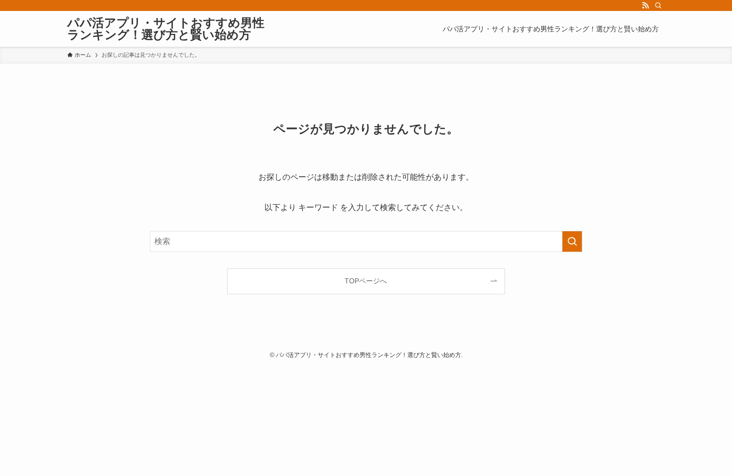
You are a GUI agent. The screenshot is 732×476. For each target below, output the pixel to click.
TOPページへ (366, 281)
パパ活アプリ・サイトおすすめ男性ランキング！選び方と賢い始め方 (165, 29)
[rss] (645, 5)
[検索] (658, 5)
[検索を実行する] (572, 241)
